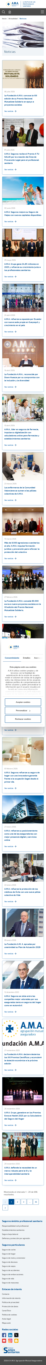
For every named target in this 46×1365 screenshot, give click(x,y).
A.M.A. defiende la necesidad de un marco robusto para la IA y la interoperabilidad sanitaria (20, 1170)
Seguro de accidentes (11, 1270)
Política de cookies (9, 1314)
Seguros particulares (13, 1244)
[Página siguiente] (5, 1207)
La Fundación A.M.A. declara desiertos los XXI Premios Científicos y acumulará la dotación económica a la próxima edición (23, 1059)
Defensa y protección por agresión (16, 1238)
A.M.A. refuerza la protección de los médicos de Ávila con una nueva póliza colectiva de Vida (22, 891)
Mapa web (6, 1323)
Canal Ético (6, 1310)
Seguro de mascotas (10, 1282)
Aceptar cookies (23, 702)
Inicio (4, 18)
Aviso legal (6, 1319)
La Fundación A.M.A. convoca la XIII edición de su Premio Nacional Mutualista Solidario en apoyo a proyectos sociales (20, 100)
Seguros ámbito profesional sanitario (22, 1221)
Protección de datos (10, 1306)
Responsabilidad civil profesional (15, 1226)
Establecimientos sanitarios (13, 1230)
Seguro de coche (9, 1249)
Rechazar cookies (23, 719)
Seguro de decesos (10, 1262)
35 (37, 1202)
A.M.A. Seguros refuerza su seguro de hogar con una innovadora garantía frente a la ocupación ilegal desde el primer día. (22, 777)
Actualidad (13, 18)
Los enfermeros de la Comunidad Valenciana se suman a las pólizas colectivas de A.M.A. (20, 490)
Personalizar (21, 710)
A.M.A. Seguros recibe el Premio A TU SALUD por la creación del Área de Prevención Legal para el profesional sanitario (21, 158)
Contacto (5, 1294)
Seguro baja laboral (10, 1234)
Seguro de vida (8, 1278)
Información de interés (11, 1298)
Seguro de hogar (9, 1254)
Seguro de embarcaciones (12, 1274)
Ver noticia (8, 111)
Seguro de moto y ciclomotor (13, 1258)
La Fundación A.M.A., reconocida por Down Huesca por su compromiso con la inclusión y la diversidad (21, 377)
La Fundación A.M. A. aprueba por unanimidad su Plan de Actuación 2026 (22, 946)
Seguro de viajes (8, 1266)
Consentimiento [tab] (12, 658)
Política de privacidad (10, 1302)
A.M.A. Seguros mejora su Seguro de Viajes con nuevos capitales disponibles (22, 213)
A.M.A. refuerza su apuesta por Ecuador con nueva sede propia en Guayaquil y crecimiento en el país (23, 322)
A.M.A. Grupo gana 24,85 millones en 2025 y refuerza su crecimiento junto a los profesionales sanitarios (22, 267)
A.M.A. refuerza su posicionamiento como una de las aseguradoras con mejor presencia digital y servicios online (20, 835)
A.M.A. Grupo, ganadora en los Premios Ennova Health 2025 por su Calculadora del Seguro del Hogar (22, 1115)
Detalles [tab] (26, 658)
